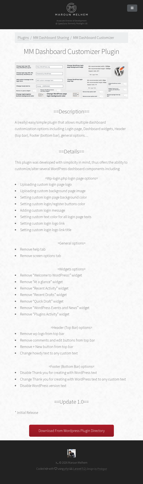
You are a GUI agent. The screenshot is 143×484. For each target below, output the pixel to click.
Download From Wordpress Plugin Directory (72, 430)
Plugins (23, 37)
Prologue (102, 468)
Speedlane (62, 23)
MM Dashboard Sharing (51, 37)
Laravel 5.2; (79, 469)
